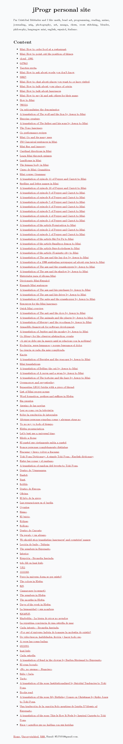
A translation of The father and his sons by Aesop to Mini (54, 123)
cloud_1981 (26, 58)
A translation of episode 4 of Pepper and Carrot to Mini (52, 216)
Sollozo (24, 525)
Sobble (24, 484)
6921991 (24, 646)
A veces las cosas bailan (34, 641)
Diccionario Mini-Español (34, 280)
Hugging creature (30, 118)
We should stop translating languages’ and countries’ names (55, 539)
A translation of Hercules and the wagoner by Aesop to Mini (55, 359)
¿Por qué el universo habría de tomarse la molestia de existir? (55, 632)
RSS (42, 736)
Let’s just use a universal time (37, 433)
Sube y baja (27, 674)
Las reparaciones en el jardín (36, 502)
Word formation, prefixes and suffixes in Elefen (47, 396)
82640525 (25, 613)
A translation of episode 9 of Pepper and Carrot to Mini (52, 192)
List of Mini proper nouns (34, 391)
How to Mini (27, 100)
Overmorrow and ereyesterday (37, 382)
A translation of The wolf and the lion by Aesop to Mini (53, 114)
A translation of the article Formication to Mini (48, 225)
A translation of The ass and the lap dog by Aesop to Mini (54, 257)
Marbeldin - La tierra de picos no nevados (44, 618)
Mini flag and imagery (32, 146)
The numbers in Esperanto (35, 549)
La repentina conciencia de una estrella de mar (47, 623)
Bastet (24, 475)
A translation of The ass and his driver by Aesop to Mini (53, 294)
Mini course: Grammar (32, 174)
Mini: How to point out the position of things (46, 54)
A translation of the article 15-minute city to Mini (49, 252)
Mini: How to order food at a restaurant (43, 49)
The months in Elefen (32, 599)
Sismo (23, 512)
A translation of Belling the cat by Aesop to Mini (49, 368)
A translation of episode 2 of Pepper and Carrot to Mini (52, 229)
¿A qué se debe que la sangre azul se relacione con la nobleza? (55, 341)
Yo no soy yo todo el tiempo (36, 424)
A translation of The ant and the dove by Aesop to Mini (52, 313)
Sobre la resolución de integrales (38, 414)
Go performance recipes (33, 132)
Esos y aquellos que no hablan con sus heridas (46, 724)
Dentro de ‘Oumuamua (33, 470)
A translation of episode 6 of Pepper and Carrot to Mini (52, 206)
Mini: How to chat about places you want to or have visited (55, 81)
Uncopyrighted (30, 736)
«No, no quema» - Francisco (36, 669)
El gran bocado (29, 664)
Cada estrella (27, 655)
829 (22, 586)
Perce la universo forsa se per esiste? (41, 576)
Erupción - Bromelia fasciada (36, 558)
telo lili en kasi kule (31, 563)
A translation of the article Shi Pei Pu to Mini (47, 239)
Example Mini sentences (33, 285)
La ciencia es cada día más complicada (42, 350)
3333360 (24, 572)
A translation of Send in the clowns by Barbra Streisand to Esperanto (60, 660)
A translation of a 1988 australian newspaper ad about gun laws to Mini (62, 262)
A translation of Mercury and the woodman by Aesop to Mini (55, 322)
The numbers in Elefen (32, 595)
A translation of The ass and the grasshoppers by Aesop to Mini (57, 266)
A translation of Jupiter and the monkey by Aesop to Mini (54, 331)
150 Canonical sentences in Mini (38, 141)
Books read (26, 692)
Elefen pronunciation (32, 428)
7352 (22, 567)
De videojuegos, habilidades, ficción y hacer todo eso (50, 637)
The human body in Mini (34, 165)
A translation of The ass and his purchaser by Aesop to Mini (55, 290)
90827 (23, 77)
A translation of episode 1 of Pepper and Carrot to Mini (52, 234)
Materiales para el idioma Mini (38, 276)
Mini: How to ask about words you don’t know (47, 72)
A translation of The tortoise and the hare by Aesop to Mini (55, 377)
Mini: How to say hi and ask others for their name (49, 95)
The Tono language (31, 128)
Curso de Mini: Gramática (35, 169)
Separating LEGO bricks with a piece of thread (47, 387)
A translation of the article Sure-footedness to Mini (50, 248)
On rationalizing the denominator (39, 109)
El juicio (25, 516)
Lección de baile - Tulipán (34, 544)
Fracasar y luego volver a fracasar (39, 452)
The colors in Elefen (31, 581)
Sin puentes (26, 401)
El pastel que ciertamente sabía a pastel (43, 442)
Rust (22, 479)
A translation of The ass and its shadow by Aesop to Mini (54, 271)
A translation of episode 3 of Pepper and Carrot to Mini (52, 220)
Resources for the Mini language (38, 303)
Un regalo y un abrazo (33, 535)
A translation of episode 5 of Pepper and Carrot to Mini (52, 211)
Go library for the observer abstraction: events (47, 336)
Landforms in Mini (30, 160)
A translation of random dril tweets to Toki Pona (49, 465)
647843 (24, 63)
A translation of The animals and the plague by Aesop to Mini (56, 317)
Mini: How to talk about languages (40, 91)
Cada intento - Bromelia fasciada (39, 627)
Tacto (23, 678)
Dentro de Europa (30, 488)
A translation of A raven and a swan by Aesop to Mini (52, 373)
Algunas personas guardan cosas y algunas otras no (50, 419)
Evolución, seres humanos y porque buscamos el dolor (51, 345)
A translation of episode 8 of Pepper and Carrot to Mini (52, 197)
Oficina (24, 493)
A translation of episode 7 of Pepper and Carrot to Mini (52, 202)
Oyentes (24, 507)
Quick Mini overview (31, 308)
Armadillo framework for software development (47, 327)
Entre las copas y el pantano (36, 461)
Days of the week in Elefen (35, 604)
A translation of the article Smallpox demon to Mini (50, 243)
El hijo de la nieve (30, 498)
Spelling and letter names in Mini (39, 183)
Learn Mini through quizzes (36, 155)
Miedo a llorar (28, 438)
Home (16, 736)
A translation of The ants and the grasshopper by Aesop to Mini (57, 299)
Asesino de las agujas (32, 405)
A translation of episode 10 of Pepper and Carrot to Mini (53, 188)
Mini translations (30, 364)
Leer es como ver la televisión (36, 410)
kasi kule (25, 650)
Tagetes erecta (28, 68)
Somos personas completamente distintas (44, 447)
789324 (24, 105)
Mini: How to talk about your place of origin (46, 86)
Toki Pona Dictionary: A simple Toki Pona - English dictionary (56, 456)
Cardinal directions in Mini (35, 151)
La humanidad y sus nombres (37, 609)
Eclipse (24, 521)
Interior (24, 553)
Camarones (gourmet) (32, 590)
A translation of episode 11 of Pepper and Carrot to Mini (53, 179)
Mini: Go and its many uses (36, 137)
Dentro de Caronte (30, 530)
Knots (23, 354)
